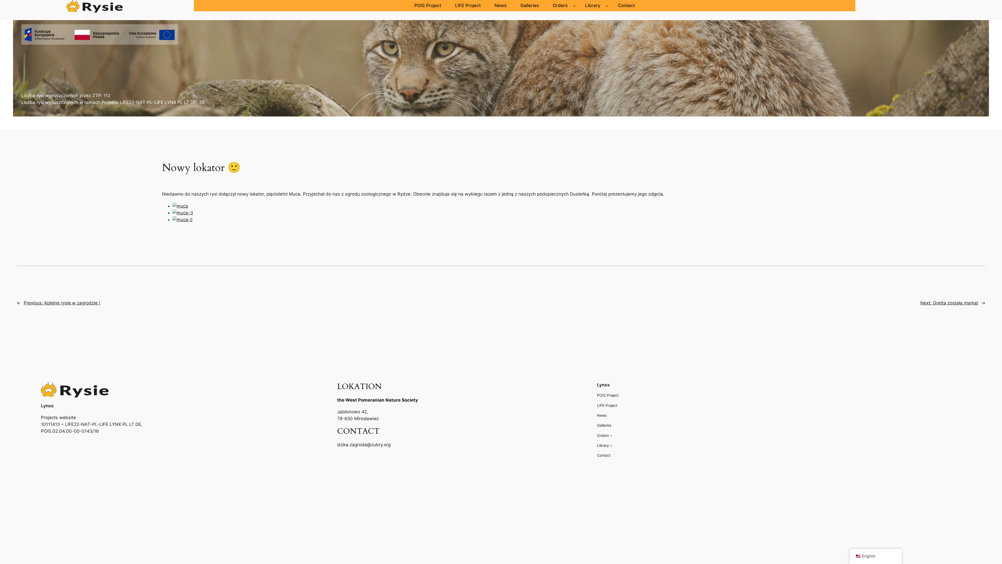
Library (592, 5)
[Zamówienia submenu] (574, 5)
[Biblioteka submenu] (607, 5)
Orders (560, 5)
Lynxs (47, 405)
